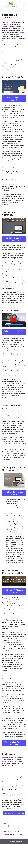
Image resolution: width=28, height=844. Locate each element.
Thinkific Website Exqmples (13, 834)
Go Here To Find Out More (14, 493)
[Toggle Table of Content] (6, 826)
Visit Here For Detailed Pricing (14, 743)
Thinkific (5, 53)
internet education (8, 26)
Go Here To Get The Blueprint (14, 239)
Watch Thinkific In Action (14, 331)
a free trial (15, 684)
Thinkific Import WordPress (13, 832)
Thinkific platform (12, 796)
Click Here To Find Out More (14, 98)
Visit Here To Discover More (14, 591)
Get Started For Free (13, 813)
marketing (15, 417)
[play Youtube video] (14, 320)
